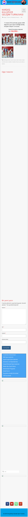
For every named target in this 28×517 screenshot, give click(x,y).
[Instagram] (20, 504)
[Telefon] (16, 504)
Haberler (9, 17)
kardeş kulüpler (21, 59)
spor (20, 61)
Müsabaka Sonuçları (15, 17)
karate (17, 59)
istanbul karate (13, 59)
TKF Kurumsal (7, 375)
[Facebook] (7, 504)
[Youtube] (12, 504)
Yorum (3, 307)
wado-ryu (22, 61)
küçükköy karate (5, 61)
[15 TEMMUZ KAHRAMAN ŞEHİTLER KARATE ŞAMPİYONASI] (14, 123)
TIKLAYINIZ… (14, 31)
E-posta (4, 333)
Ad (3, 327)
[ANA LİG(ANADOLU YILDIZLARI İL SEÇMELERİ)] (14, 271)
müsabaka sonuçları (15, 61)
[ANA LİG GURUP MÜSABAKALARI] (14, 197)
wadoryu (3, 63)
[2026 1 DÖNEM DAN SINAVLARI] (14, 161)
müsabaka (10, 61)
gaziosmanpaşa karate (6, 59)
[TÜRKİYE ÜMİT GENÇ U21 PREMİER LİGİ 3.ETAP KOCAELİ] (14, 233)
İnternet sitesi (5, 339)
